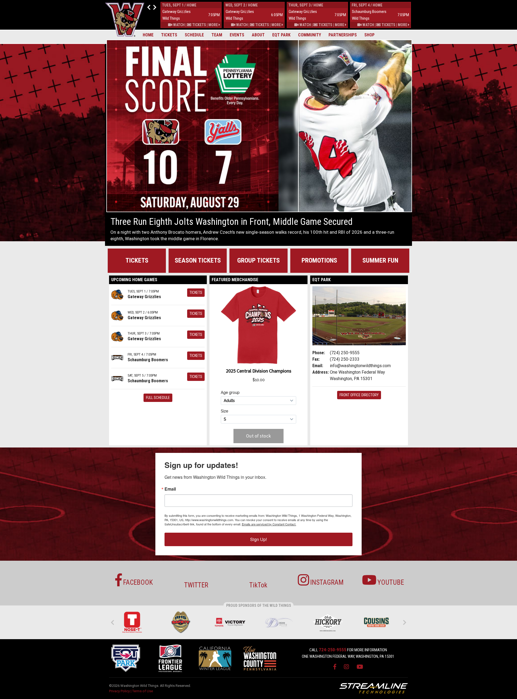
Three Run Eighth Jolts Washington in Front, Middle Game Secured (231, 221)
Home (148, 34)
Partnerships (343, 34)
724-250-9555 (332, 649)
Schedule (194, 34)
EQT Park (281, 34)
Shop (369, 34)
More (213, 25)
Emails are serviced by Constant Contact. (269, 524)
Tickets (169, 34)
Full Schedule (158, 397)
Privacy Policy (119, 691)
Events (237, 34)
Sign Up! (258, 539)
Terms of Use (142, 691)
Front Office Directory (359, 395)
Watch (178, 25)
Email (170, 489)
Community (309, 34)
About (258, 34)
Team (216, 34)
